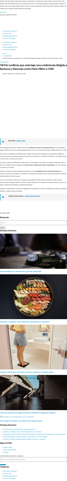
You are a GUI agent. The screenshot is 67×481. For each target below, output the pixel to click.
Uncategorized (4, 62)
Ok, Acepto (3, 12)
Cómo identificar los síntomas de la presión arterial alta (20, 271)
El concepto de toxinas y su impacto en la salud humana (21, 421)
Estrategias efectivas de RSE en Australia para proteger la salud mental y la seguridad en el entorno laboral (34, 434)
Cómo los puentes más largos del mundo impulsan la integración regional (27, 413)
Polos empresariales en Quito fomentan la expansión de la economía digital (25, 436)
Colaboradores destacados (32, 196)
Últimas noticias (21, 140)
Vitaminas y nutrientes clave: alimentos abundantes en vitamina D (24, 322)
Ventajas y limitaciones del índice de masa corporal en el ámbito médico (27, 372)
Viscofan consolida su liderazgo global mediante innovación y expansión (24, 439)
